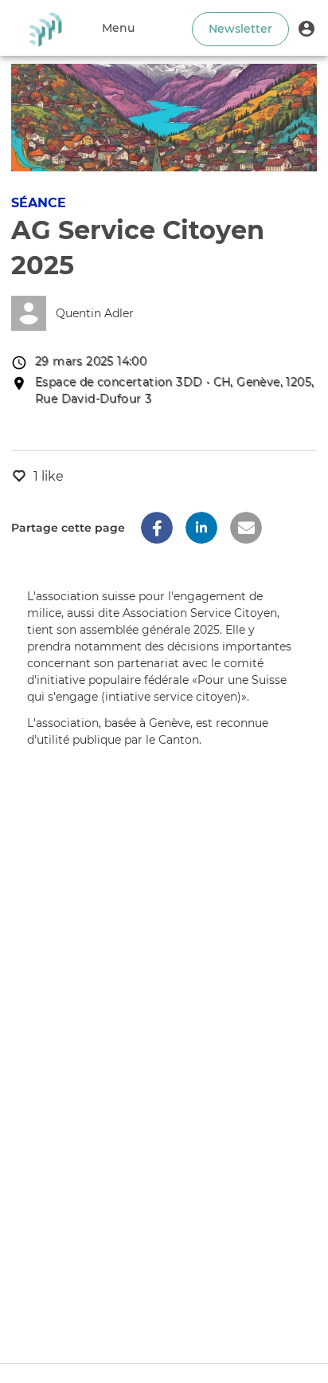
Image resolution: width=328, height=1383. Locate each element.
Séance (38, 202)
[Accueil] (45, 28)
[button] (306, 28)
